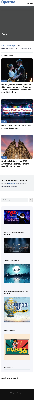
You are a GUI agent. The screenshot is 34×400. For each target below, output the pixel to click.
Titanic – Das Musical (11, 261)
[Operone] (8, 2)
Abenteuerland (9, 331)
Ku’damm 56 (8, 368)
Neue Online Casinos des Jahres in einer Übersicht (16, 126)
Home (3, 46)
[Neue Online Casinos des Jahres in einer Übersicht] (17, 111)
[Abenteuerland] (17, 310)
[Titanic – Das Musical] (17, 245)
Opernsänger (11, 46)
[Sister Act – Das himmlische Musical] (17, 217)
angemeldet (12, 183)
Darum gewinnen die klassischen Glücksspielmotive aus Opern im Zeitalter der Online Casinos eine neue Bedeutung (16, 88)
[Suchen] (31, 200)
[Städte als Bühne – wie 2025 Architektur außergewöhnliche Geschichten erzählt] (17, 147)
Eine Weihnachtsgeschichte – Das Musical (16, 292)
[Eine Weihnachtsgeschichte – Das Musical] (17, 273)
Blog (4, 80)
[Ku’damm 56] (17, 347)
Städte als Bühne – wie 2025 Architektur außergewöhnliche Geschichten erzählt (15, 163)
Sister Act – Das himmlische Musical (14, 234)
